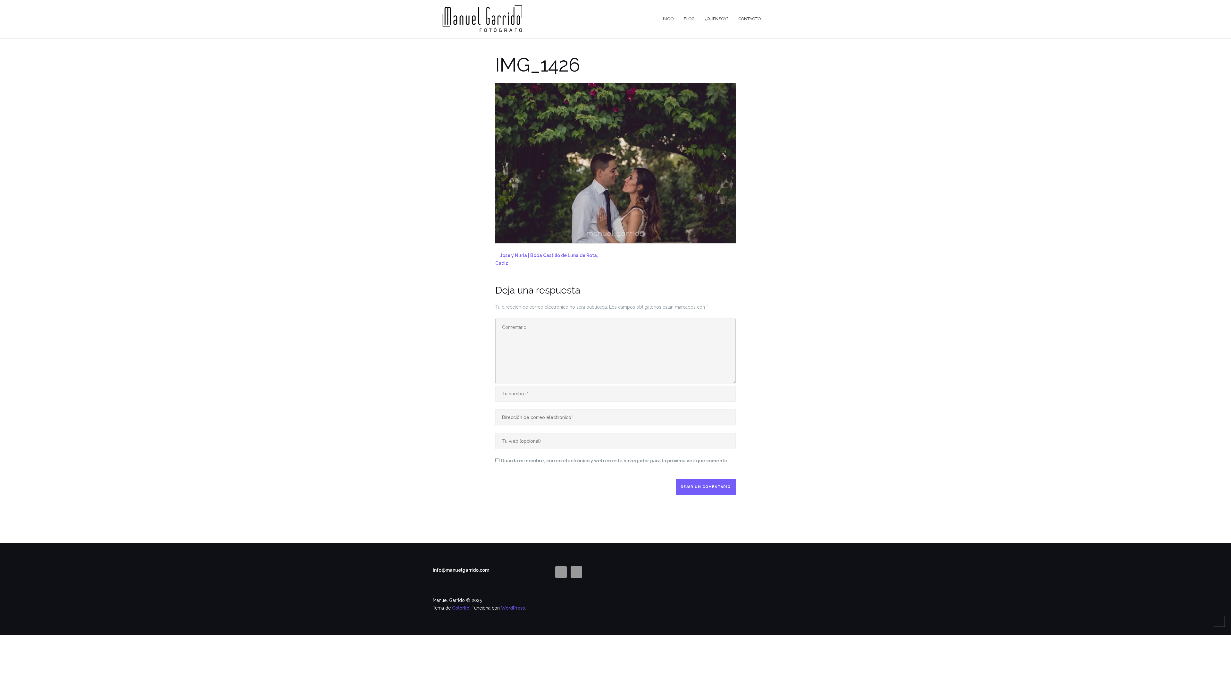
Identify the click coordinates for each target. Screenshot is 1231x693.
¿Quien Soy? (716, 18)
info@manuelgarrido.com (461, 570)
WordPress (513, 608)
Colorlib (460, 608)
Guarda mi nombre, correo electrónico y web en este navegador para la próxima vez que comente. (615, 460)
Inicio (668, 18)
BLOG (689, 18)
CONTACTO (749, 18)
